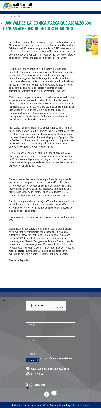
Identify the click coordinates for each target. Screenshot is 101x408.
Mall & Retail (17, 6)
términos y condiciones (61, 358)
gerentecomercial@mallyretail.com (50, 369)
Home (5, 16)
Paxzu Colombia (81, 405)
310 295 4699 (37, 374)
